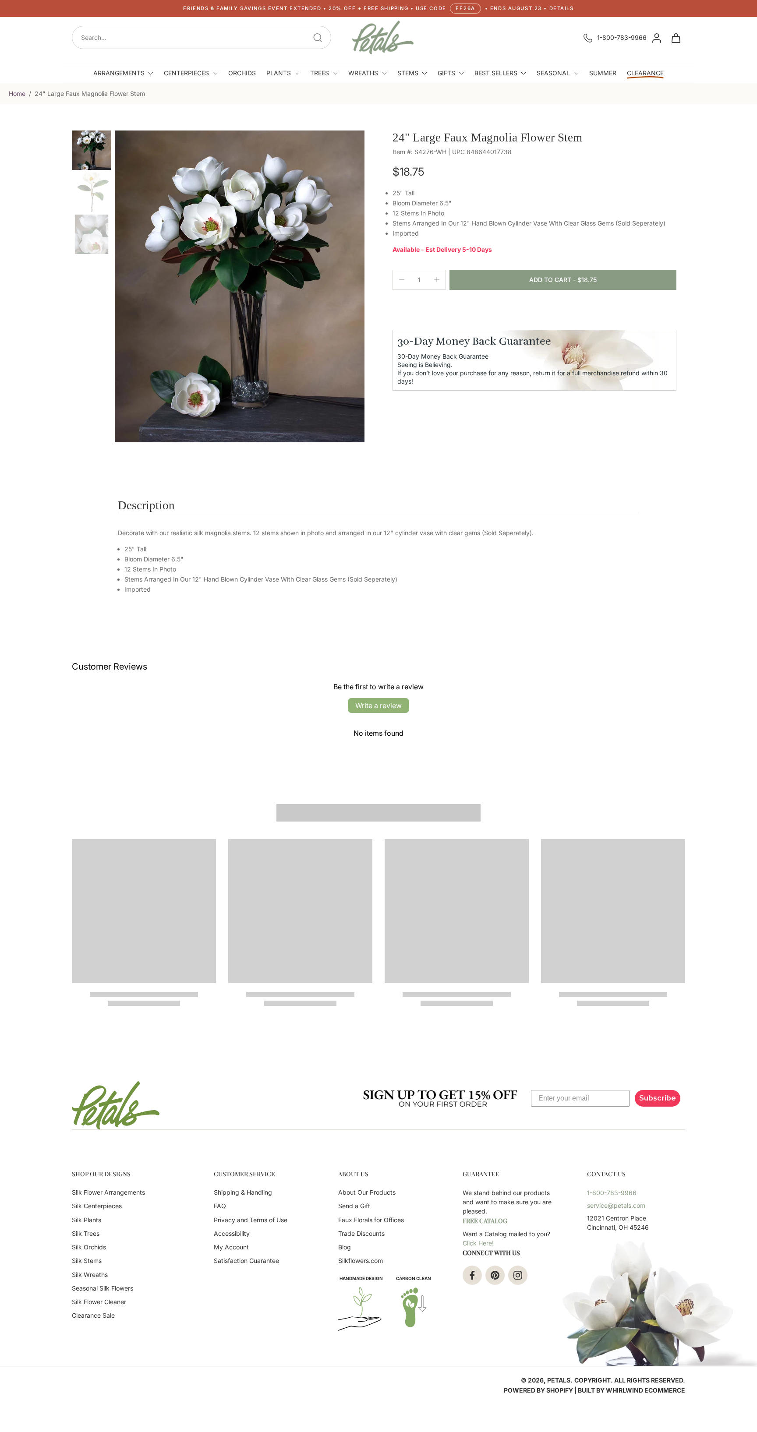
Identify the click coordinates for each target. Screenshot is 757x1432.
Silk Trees (85, 1233)
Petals (558, 1380)
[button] (378, 8)
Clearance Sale (93, 1315)
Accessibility (232, 1233)
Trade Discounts (361, 1233)
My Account (231, 1247)
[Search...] (317, 38)
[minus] (401, 279)
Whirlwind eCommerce (645, 1390)
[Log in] (656, 37)
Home (17, 93)
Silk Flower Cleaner (99, 1301)
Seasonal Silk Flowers (102, 1288)
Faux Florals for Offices (371, 1220)
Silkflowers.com (360, 1260)
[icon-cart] (675, 37)
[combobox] (204, 37)
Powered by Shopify (538, 1390)
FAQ (220, 1206)
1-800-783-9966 (622, 37)
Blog (344, 1247)
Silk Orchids (89, 1247)
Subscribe (657, 1098)
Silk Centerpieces (97, 1206)
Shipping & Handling (243, 1192)
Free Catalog (485, 1221)
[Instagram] (517, 1275)
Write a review (378, 705)
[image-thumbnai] (91, 150)
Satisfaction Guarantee (246, 1260)
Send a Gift (354, 1206)
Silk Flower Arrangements (108, 1192)
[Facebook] (472, 1275)
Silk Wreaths (90, 1274)
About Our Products (367, 1192)
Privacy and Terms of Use (250, 1220)
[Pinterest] (495, 1275)
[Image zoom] (239, 286)
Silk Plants (86, 1220)
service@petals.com (616, 1205)
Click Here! (478, 1243)
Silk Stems (87, 1260)
